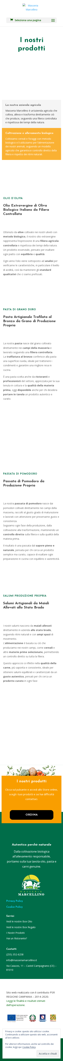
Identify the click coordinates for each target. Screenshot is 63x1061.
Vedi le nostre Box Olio (19, 921)
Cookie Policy (14, 907)
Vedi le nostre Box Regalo (21, 927)
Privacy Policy (14, 901)
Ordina (32, 814)
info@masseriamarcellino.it (21, 960)
